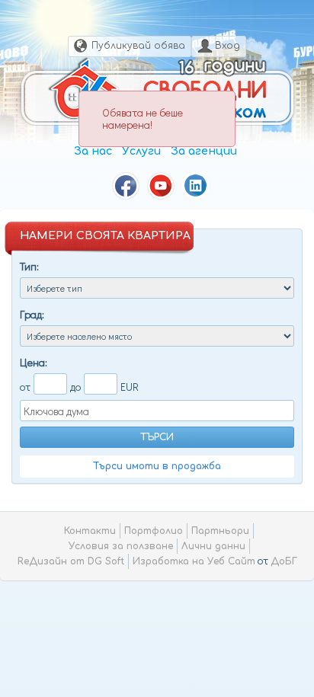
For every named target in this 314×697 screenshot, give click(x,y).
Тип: (29, 266)
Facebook (125, 186)
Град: (32, 314)
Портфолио (153, 531)
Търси (157, 437)
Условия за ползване (121, 546)
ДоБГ (284, 561)
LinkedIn (196, 186)
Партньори (220, 531)
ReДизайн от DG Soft (71, 561)
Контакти (90, 531)
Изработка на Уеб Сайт (194, 561)
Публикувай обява (138, 45)
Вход (227, 45)
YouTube (161, 186)
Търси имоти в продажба (157, 466)
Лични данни (213, 546)
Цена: (33, 362)
